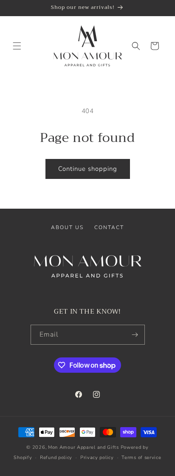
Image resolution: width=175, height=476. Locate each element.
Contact (109, 227)
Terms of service (141, 457)
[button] (17, 46)
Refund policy (56, 457)
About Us (67, 227)
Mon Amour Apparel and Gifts (83, 447)
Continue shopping (87, 168)
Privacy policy (97, 457)
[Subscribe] (135, 335)
